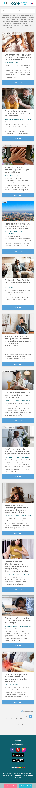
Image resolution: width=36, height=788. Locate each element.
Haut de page (28, 711)
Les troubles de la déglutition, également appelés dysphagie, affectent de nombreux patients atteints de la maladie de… (16, 580)
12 (21, 719)
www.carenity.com (14, 773)
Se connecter (25, 785)
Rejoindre (10, 785)
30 (23, 724)
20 (18, 724)
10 (11, 719)
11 (16, 719)
